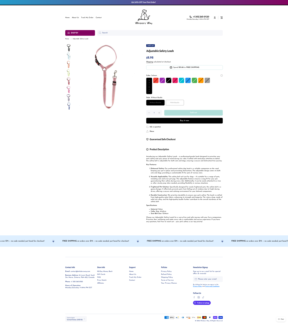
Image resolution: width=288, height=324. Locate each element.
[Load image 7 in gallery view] (68, 98)
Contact (132, 280)
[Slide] (221, 75)
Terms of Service (167, 280)
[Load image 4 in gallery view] (68, 72)
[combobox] (160, 33)
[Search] (99, 33)
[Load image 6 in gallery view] (68, 89)
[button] (221, 18)
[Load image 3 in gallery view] (68, 64)
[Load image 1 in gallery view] (68, 47)
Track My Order (135, 277)
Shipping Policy (167, 277)
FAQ (99, 277)
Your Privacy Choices (169, 283)
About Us (132, 274)
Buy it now (184, 121)
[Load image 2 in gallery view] (68, 56)
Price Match (101, 280)
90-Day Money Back (104, 271)
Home (67, 39)
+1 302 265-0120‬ (201, 16)
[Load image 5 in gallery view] (68, 81)
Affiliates (100, 283)
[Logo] (144, 17)
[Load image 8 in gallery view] (68, 106)
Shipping (149, 62)
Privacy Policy (166, 271)
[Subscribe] (220, 279)
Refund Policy (166, 274)
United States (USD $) (75, 320)
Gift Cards (101, 274)
